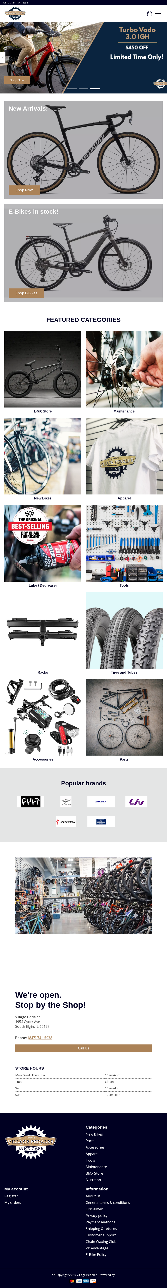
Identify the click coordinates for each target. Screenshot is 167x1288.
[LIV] (136, 802)
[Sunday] (101, 822)
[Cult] (30, 802)
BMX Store (43, 411)
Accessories (43, 759)
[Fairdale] (66, 802)
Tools (124, 585)
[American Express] (86, 1281)
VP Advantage (97, 1248)
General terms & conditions (108, 1202)
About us (93, 1196)
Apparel (124, 498)
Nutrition (93, 1179)
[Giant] (101, 802)
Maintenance (124, 411)
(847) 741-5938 (40, 1037)
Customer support (101, 1235)
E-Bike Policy (96, 1254)
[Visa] (79, 1281)
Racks (43, 672)
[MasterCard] (72, 1281)
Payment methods (100, 1222)
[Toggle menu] (158, 13)
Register (11, 1196)
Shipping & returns (101, 1228)
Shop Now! (17, 80)
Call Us (83, 1048)
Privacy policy (96, 1215)
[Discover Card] (93, 1281)
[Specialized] (66, 822)
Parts (124, 759)
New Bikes (43, 498)
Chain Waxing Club (101, 1241)
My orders (12, 1202)
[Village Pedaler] (15, 13)
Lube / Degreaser (43, 585)
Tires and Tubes (124, 672)
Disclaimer (94, 1209)
